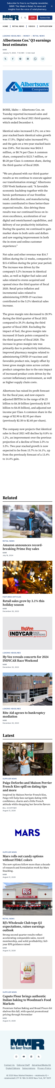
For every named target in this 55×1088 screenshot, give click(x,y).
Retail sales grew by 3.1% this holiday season (23, 603)
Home (5, 26)
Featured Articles (12, 597)
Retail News (18, 26)
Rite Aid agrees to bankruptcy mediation (24, 714)
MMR (5, 50)
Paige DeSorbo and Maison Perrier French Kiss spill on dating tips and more (27, 786)
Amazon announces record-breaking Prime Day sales (23, 547)
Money (26, 36)
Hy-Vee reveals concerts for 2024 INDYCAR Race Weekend (25, 659)
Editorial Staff (23, 1065)
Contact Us (9, 1065)
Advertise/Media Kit (41, 1065)
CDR (33, 18)
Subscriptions (28, 1068)
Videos (31, 26)
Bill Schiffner (10, 808)
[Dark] (22, 17)
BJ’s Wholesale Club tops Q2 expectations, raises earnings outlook (24, 926)
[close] (52, 6)
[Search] (25, 18)
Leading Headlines (12, 36)
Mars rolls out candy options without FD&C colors (23, 858)
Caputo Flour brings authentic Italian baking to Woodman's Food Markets (27, 1000)
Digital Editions (13, 1068)
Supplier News (46, 26)
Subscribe (45, 18)
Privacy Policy (44, 1068)
